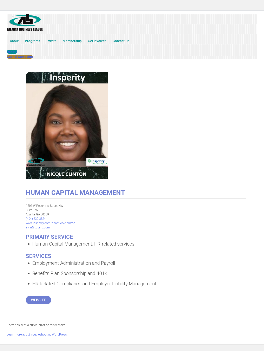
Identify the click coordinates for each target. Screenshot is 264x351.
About (14, 41)
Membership (72, 41)
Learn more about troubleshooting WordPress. (37, 334)
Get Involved (97, 41)
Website (38, 300)
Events (51, 41)
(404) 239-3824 (36, 218)
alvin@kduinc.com (38, 227)
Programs (32, 41)
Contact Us (121, 41)
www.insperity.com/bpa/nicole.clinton (50, 223)
